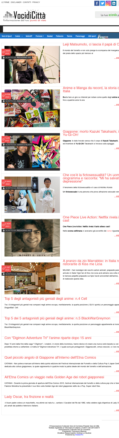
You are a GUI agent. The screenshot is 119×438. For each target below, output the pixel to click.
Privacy (36, 2)
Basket (50, 36)
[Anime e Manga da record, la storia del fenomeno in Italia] (32, 108)
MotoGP (29, 36)
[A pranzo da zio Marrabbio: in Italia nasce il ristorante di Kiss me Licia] (32, 278)
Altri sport (92, 36)
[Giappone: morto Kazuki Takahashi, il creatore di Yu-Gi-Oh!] (32, 152)
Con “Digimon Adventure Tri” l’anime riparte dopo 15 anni (47, 338)
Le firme (5, 2)
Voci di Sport (7, 36)
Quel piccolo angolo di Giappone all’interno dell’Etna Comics (50, 358)
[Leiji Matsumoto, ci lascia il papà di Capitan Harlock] (32, 65)
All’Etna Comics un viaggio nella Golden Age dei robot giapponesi (54, 377)
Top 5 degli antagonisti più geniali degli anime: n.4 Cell (45, 299)
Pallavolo (59, 36)
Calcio (16, 36)
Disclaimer (16, 2)
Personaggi (80, 36)
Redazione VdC (24, 58)
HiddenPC (79, 435)
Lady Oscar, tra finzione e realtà (28, 397)
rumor (109, 231)
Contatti (27, 2)
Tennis (69, 36)
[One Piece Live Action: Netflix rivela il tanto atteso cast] (32, 237)
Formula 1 (40, 36)
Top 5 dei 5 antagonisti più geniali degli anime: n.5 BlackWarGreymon (57, 318)
